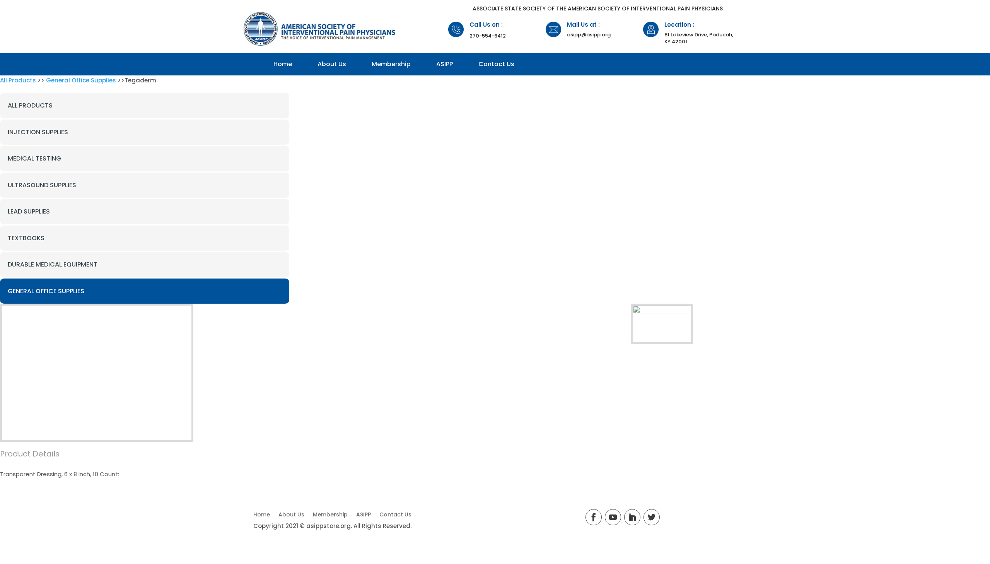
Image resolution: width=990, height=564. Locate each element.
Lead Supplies (29, 211)
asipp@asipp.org (589, 34)
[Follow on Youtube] (613, 517)
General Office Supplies (81, 80)
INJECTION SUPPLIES (38, 132)
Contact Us (496, 64)
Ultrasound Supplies (42, 185)
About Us (331, 64)
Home (282, 64)
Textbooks (26, 238)
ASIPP (444, 64)
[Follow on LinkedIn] (632, 517)
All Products (18, 80)
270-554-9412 (487, 35)
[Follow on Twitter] (652, 517)
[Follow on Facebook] (593, 517)
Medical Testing (34, 158)
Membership (391, 64)
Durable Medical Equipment (52, 264)
